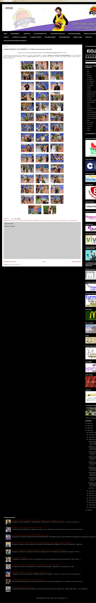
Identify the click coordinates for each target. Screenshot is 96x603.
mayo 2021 (92, 498)
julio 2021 (91, 493)
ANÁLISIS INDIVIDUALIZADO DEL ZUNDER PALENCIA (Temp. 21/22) (30, 535)
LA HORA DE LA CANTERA (19, 37)
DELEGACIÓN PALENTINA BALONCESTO (15, 40)
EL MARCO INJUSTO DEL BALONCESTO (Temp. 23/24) (26, 527)
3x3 (88, 69)
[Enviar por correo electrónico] (14, 218)
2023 (88, 425)
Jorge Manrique (91, 102)
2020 (88, 510)
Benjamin (89, 75)
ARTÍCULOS (27, 33)
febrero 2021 (92, 505)
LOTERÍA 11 (91, 488)
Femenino (16, 220)
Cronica (89, 90)
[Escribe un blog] (16, 218)
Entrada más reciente (10, 261)
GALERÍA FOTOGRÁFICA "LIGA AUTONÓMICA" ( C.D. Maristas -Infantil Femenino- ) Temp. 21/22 (37, 520)
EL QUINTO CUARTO (35, 37)
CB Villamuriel (11, 220)
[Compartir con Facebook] (18, 218)
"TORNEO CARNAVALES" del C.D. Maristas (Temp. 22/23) (27, 579)
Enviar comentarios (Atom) (14, 264)
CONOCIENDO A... (15, 33)
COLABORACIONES (50, 37)
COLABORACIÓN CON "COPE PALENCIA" (23, 587)
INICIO (5, 33)
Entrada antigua (76, 261)
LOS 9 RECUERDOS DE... (40, 33)
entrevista (89, 126)
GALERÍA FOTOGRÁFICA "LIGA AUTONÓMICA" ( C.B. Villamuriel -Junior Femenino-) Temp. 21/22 (39, 220)
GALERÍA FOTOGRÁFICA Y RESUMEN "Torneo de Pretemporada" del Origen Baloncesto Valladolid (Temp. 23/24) (42, 542)
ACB (88, 71)
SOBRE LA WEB (77, 37)
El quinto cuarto (91, 96)
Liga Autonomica (74, 220)
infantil (88, 128)
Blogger (67, 598)
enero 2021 (92, 507)
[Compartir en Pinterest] (20, 218)
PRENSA (6, 37)
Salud (88, 120)
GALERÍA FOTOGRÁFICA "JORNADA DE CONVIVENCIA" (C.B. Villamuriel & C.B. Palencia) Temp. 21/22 (39, 550)
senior (88, 130)
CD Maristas (90, 85)
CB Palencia (90, 79)
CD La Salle (90, 83)
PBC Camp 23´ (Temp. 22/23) (19, 557)
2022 (88, 428)
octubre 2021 (92, 437)
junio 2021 (91, 495)
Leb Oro (89, 106)
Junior (69, 220)
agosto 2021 (92, 491)
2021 (88, 430)
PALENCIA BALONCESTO (58, 33)
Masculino (89, 110)
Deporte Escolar (91, 94)
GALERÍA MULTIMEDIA (74, 33)
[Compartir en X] (17, 218)
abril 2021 (91, 500)
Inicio (43, 261)
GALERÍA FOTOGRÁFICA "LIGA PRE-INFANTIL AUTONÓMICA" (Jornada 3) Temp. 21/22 (35, 565)
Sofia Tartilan (90, 122)
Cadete (89, 88)
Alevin (88, 73)
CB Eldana (89, 77)
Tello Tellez (90, 124)
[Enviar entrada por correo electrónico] (12, 218)
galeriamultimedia (63, 220)
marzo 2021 (92, 502)
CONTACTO (88, 37)
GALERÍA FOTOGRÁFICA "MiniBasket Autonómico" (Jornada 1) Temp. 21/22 (32, 572)
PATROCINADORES (64, 37)
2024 (88, 423)
